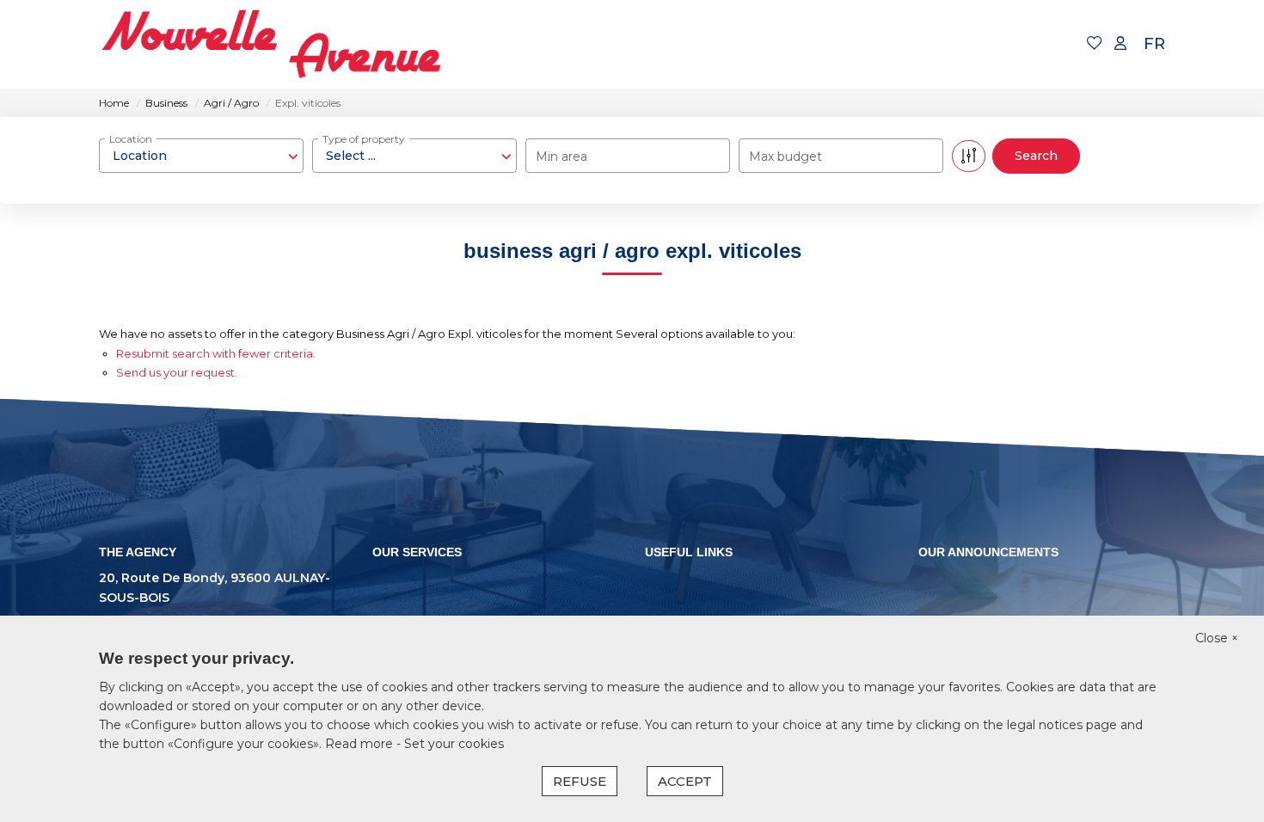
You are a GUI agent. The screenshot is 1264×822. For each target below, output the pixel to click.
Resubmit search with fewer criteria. (216, 353)
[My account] (1120, 44)
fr (1154, 43)
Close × (1216, 638)
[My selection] (1094, 44)
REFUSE (579, 781)
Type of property (363, 138)
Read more (360, 743)
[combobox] (201, 155)
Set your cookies (454, 743)
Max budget (785, 156)
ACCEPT (685, 781)
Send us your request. (176, 372)
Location (130, 138)
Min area (561, 156)
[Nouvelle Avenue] (271, 44)
